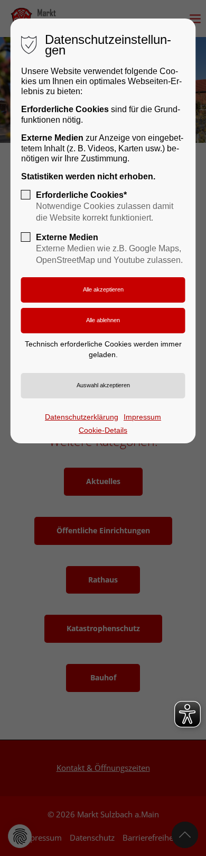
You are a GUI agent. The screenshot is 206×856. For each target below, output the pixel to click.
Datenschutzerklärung (81, 417)
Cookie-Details (103, 430)
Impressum (142, 417)
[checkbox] (26, 194)
